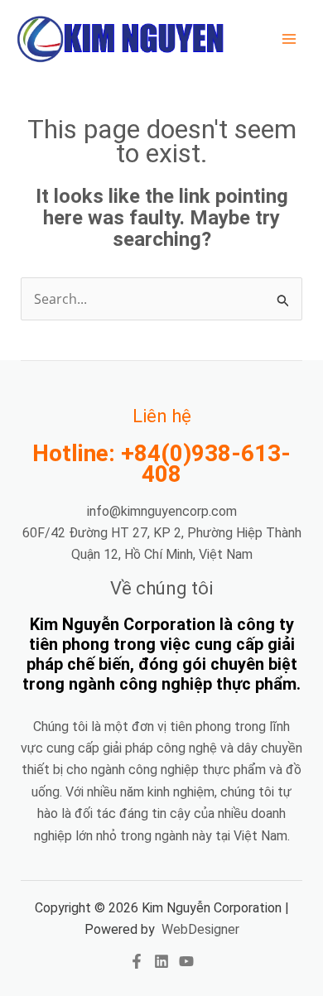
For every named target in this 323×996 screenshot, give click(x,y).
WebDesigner (200, 929)
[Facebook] (136, 961)
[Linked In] (161, 961)
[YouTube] (186, 961)
